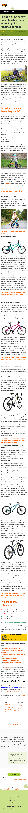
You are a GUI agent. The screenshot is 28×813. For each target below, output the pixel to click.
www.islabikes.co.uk (6, 614)
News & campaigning (10, 31)
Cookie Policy (14, 795)
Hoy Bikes (8, 183)
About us (14, 803)
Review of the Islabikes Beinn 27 (12, 648)
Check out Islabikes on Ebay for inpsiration (14, 622)
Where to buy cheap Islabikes (11, 660)
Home (2, 31)
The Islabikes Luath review (10, 658)
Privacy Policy (14, 799)
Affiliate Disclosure (14, 801)
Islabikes (6, 700)
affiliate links (8, 667)
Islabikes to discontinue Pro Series (12, 662)
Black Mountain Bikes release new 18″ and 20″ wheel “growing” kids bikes (9, 707)
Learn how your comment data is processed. (20, 778)
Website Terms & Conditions (14, 797)
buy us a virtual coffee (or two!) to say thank (13, 686)
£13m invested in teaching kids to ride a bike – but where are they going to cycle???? (18, 707)
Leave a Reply (14, 774)
